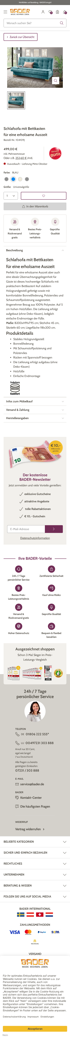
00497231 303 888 (39, 743)
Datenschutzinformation (35, 538)
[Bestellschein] (57, 12)
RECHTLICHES (13, 863)
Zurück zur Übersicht (22, 37)
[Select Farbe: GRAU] (27, 179)
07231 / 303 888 (27, 770)
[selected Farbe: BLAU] (13, 179)
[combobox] (35, 23)
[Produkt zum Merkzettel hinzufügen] (43, 196)
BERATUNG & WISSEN (18, 885)
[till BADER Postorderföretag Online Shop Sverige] (20, 914)
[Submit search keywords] (61, 23)
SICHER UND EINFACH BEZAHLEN (25, 852)
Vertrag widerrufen (28, 829)
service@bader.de (32, 784)
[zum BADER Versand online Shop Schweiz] (39, 914)
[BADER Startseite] (20, 12)
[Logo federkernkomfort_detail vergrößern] (15, 388)
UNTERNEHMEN (14, 874)
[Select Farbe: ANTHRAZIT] (6, 179)
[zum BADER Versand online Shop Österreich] (30, 914)
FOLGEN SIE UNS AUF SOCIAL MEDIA (27, 896)
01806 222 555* (37, 734)
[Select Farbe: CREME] (20, 179)
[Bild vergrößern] (55, 80)
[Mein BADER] (43, 12)
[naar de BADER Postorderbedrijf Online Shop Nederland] (49, 914)
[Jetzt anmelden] (54, 529)
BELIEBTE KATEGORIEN (19, 841)
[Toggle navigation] (5, 12)
